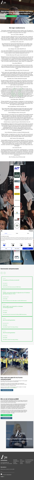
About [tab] (28, 233)
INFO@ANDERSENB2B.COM (5, 462)
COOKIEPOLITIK (28, 462)
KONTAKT (21, 463)
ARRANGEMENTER (16, 461)
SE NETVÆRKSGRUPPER (23, 16)
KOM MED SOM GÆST (11, 16)
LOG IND (21, 462)
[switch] (13, 245)
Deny (6, 248)
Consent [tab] (6, 233)
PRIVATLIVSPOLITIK (28, 461)
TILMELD (2, 476)
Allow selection (17, 248)
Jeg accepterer (6, 474)
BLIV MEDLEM (22, 461)
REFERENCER (15, 463)
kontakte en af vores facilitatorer (11, 387)
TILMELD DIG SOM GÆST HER (7, 390)
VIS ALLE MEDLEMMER (17, 261)
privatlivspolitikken (8, 474)
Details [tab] (17, 233)
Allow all (28, 248)
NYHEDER (14, 462)
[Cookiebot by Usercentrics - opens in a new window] (29, 231)
